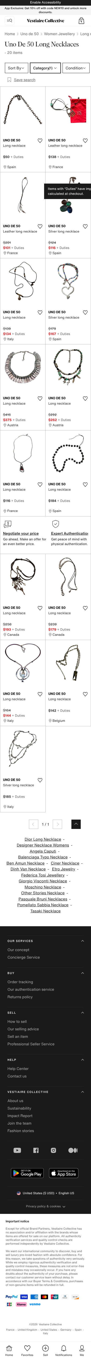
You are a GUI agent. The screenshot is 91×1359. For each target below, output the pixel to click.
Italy (45, 1333)
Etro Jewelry (63, 869)
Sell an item (17, 1036)
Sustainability (19, 1108)
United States (49, 1330)
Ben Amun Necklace (26, 863)
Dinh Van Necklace (28, 869)
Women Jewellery (59, 34)
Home (10, 34)
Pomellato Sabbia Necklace (42, 905)
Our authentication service (30, 989)
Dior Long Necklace (42, 839)
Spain (78, 1330)
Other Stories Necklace (43, 893)
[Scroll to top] (76, 824)
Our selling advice (23, 1029)
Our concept (18, 949)
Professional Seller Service (30, 1044)
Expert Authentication (70, 533)
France (10, 1330)
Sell (11, 1013)
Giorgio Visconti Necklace (43, 881)
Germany (65, 1330)
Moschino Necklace (42, 887)
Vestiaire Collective (28, 1092)
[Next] (57, 824)
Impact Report (19, 1115)
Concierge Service (23, 957)
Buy (10, 973)
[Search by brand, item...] (9, 20)
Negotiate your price (21, 533)
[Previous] (33, 824)
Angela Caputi (43, 851)
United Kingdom (27, 1330)
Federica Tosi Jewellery (43, 875)
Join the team (19, 1123)
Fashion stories (20, 1130)
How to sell (17, 1021)
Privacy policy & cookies (43, 1206)
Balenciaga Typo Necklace (43, 857)
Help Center (17, 1068)
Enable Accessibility (45, 2)
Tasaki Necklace (45, 911)
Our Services (20, 941)
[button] (81, 20)
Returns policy (20, 997)
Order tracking (20, 982)
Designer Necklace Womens (43, 845)
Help (11, 1060)
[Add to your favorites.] (40, 140)
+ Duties (16, 156)
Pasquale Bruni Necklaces (42, 899)
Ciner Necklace (65, 863)
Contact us (17, 1076)
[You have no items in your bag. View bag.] (81, 20)
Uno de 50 (29, 34)
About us (15, 1100)
